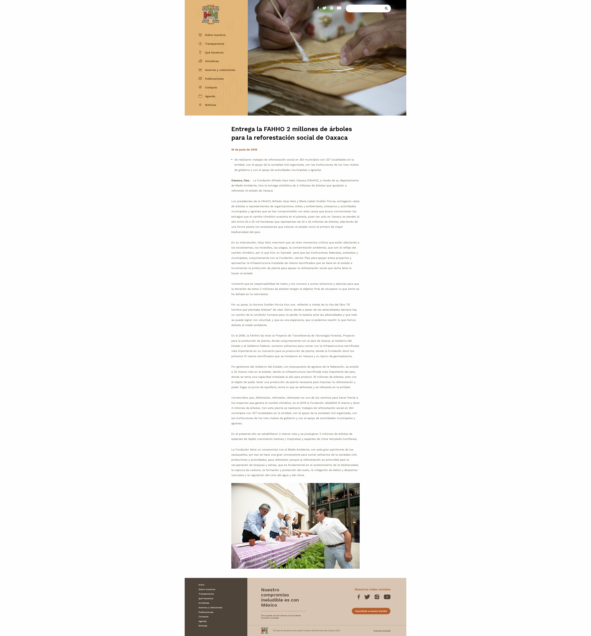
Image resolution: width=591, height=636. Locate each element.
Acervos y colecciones (220, 69)
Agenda (210, 96)
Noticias (210, 104)
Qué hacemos (214, 52)
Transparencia (214, 43)
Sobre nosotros (215, 35)
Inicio (201, 584)
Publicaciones (214, 78)
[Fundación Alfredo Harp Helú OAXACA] (209, 11)
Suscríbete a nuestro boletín (371, 611)
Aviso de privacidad (382, 630)
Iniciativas (212, 61)
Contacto (211, 87)
